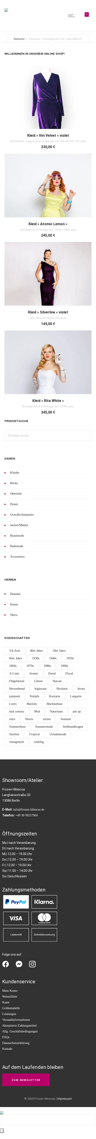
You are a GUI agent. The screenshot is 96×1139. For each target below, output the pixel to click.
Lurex (13, 704)
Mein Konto (9, 990)
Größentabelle (11, 1008)
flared (52, 673)
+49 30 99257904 (26, 815)
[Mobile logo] (2, 1110)
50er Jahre (59, 650)
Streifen (14, 734)
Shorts (29, 719)
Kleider (14, 472)
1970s (30, 666)
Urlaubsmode (58, 734)
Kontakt (7, 1049)
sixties (47, 719)
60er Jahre (15, 658)
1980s (47, 666)
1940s (52, 658)
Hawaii (57, 681)
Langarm (75, 696)
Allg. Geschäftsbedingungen (20, 1031)
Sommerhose (17, 726)
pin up (77, 711)
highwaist (41, 688)
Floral (69, 673)
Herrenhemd (17, 688)
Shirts (13, 615)
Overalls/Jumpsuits (22, 514)
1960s (13, 666)
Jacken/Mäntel (19, 525)
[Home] (6, 7)
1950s (70, 658)
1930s (35, 658)
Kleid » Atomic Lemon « (48, 224)
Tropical (34, 734)
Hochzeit (62, 688)
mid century (16, 711)
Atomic (33, 673)
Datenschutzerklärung (15, 1043)
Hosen (14, 504)
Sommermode (44, 726)
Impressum (64, 1098)
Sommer (66, 719)
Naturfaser (56, 711)
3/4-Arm (14, 650)
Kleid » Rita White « (48, 401)
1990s (64, 666)
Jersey (81, 688)
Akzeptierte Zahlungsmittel (19, 1025)
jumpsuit (14, 696)
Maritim (32, 704)
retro (12, 719)
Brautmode (17, 535)
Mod (37, 711)
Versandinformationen (16, 1019)
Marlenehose (55, 704)
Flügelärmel (16, 681)
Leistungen (9, 1014)
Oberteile (16, 493)
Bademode (16, 546)
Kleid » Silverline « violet (48, 312)
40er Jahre (36, 650)
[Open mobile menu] (72, 15)
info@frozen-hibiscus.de (28, 809)
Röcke (14, 483)
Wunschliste (9, 996)
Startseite (19, 38)
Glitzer (38, 681)
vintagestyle (16, 742)
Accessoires (17, 556)
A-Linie (14, 673)
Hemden (15, 594)
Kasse (5, 1002)
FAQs (5, 1037)
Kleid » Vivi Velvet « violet (48, 135)
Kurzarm (54, 696)
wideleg (39, 742)
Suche (86, 435)
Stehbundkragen (73, 726)
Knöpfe (34, 696)
